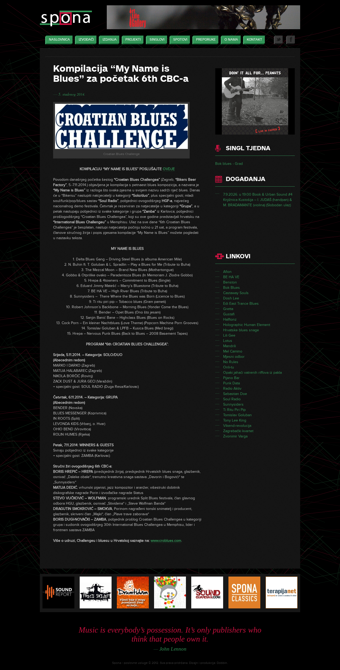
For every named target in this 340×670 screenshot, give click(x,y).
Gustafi (229, 314)
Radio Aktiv (232, 388)
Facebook (290, 40)
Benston (230, 282)
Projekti (133, 39)
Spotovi (180, 39)
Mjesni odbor (234, 357)
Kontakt (254, 39)
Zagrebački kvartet (238, 431)
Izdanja (110, 39)
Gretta (228, 309)
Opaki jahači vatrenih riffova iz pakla (252, 373)
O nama (231, 39)
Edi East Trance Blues (241, 304)
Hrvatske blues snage (241, 330)
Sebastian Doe (235, 394)
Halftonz (230, 319)
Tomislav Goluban (237, 415)
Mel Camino (232, 351)
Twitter (278, 40)
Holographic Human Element (246, 325)
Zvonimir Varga (235, 436)
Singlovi (157, 39)
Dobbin (222, 663)
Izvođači (86, 39)
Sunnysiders (233, 404)
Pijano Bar (231, 378)
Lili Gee (229, 335)
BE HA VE (231, 277)
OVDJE (169, 169)
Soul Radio (232, 399)
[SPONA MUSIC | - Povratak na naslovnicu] (66, 19)
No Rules (230, 362)
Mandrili (229, 346)
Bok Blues (231, 288)
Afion (227, 272)
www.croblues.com (166, 541)
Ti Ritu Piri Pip (234, 410)
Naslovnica (59, 39)
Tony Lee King (234, 420)
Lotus (227, 341)
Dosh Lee (231, 298)
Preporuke (206, 39)
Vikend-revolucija (237, 426)
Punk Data (231, 383)
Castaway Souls (236, 293)
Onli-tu (228, 367)
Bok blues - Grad (229, 164)
